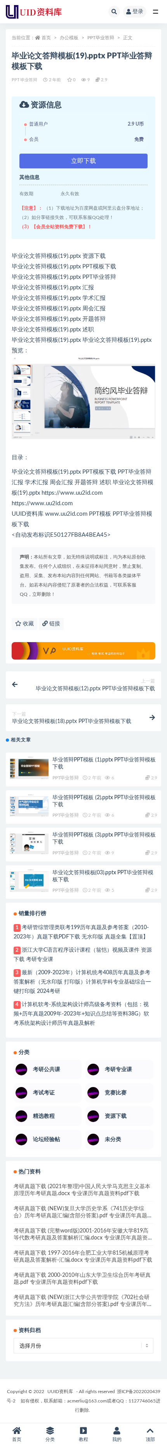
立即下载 (83, 161)
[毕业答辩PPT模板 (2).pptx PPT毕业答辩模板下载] (29, 806)
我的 (117, 1439)
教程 (83, 1439)
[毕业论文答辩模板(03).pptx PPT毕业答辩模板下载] (29, 881)
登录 (137, 11)
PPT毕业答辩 (100, 37)
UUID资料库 (60, 1391)
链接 (54, 624)
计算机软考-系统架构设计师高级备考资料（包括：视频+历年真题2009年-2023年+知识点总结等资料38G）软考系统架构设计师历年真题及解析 (81, 1014)
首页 (46, 37)
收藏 (27, 624)
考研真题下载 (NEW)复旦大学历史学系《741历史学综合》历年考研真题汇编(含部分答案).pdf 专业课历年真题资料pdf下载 (83, 1215)
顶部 (150, 1439)
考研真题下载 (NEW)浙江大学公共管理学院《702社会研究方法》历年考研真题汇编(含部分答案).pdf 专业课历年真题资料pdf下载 (83, 1304)
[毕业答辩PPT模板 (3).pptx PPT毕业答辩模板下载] (29, 843)
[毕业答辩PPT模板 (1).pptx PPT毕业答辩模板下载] (29, 768)
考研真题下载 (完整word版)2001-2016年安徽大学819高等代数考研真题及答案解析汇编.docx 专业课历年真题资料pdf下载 (83, 1238)
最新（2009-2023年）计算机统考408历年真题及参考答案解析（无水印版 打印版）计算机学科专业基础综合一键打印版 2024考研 (82, 982)
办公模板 (69, 37)
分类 (50, 1439)
